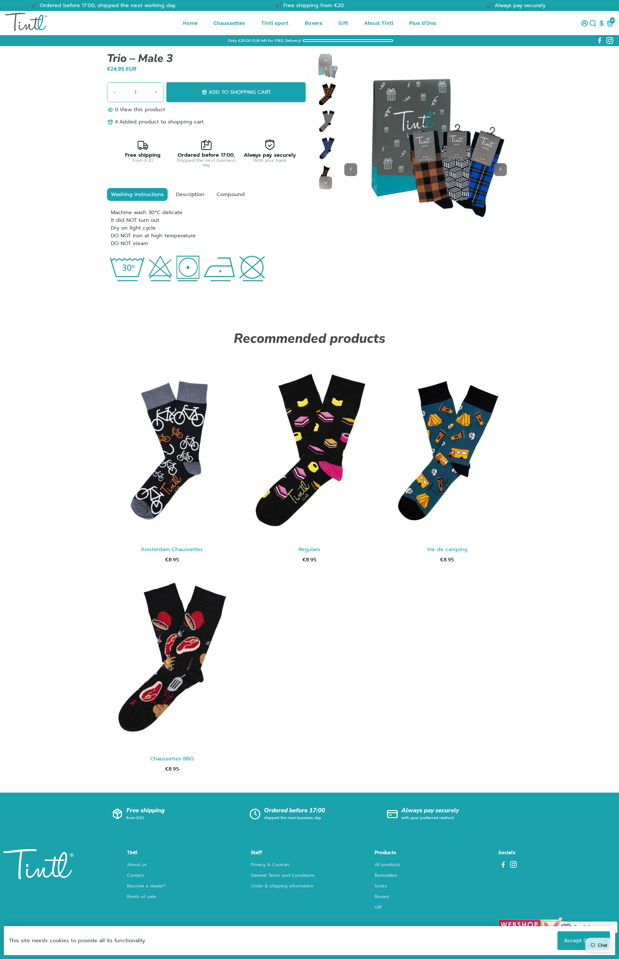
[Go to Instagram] (610, 40)
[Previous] (325, 60)
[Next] (325, 182)
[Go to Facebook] (599, 40)
